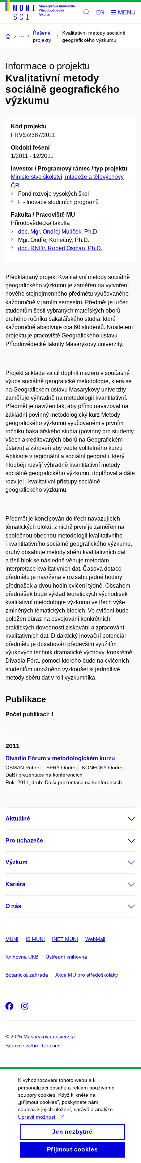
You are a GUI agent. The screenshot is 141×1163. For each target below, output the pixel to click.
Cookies (51, 1045)
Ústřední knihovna (66, 957)
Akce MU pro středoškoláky (86, 975)
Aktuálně (17, 818)
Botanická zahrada (26, 975)
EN (100, 12)
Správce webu (21, 1045)
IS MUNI (35, 939)
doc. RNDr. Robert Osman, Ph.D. (60, 248)
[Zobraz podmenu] (124, 819)
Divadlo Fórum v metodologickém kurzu (60, 758)
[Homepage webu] (40, 11)
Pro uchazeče (24, 840)
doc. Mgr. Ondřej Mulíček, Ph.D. (58, 232)
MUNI (11, 939)
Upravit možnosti (37, 1117)
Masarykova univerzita (49, 1036)
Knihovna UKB (21, 957)
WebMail (95, 939)
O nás (13, 906)
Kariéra (15, 884)
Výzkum (16, 862)
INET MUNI (65, 939)
